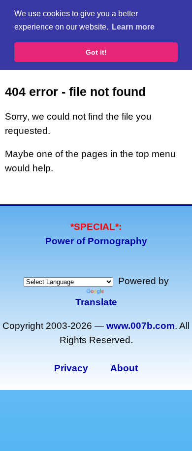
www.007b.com (140, 326)
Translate (96, 302)
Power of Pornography (96, 241)
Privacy (71, 368)
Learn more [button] (133, 27)
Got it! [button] (96, 52)
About (124, 368)
